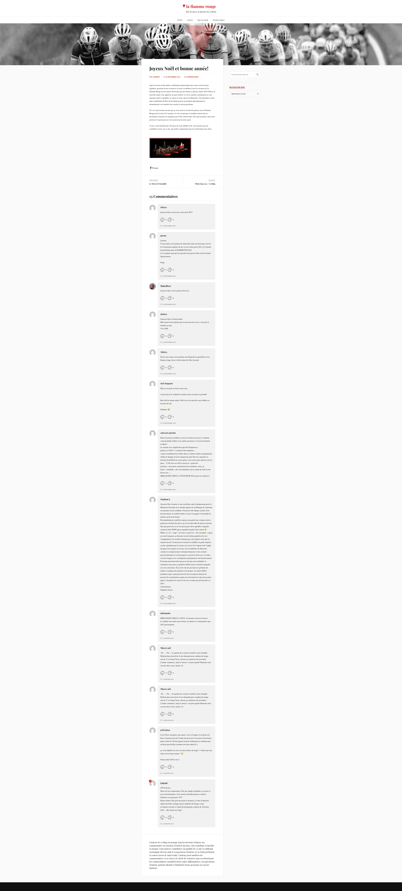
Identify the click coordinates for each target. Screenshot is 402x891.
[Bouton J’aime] (162, 220)
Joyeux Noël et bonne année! (178, 68)
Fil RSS (179, 20)
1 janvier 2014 (168, 638)
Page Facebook (202, 20)
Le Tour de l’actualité (158, 184)
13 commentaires (191, 77)
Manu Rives (165, 286)
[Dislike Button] (170, 220)
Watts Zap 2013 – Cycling (205, 184)
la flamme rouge (201, 6)
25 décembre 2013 (169, 489)
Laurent (156, 77)
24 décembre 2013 (173, 77)
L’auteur (190, 20)
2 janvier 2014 (168, 773)
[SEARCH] (257, 74)
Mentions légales (219, 20)
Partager (155, 168)
